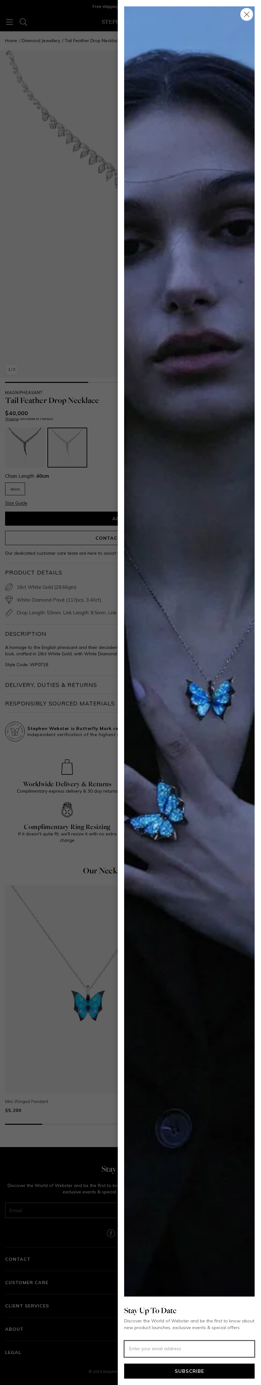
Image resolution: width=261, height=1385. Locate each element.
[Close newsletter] (246, 14)
